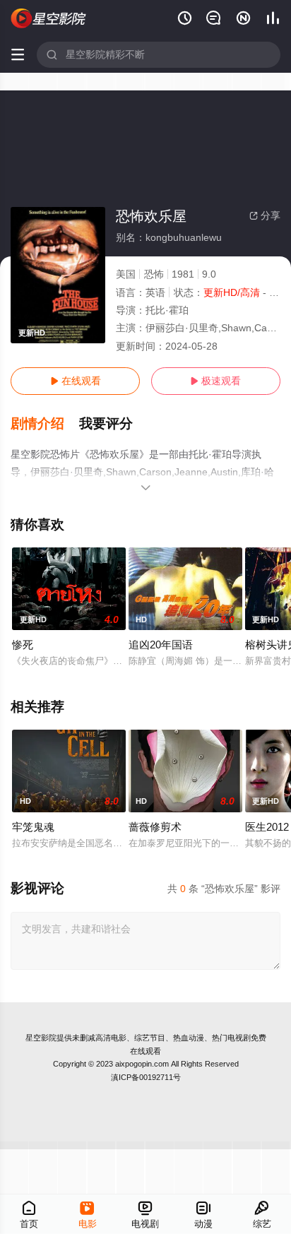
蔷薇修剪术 (155, 827)
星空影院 (41, 1037)
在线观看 (75, 380)
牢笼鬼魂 (33, 827)
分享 (264, 215)
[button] (45, 424)
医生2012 (267, 827)
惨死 (22, 645)
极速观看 (215, 380)
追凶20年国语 (161, 645)
